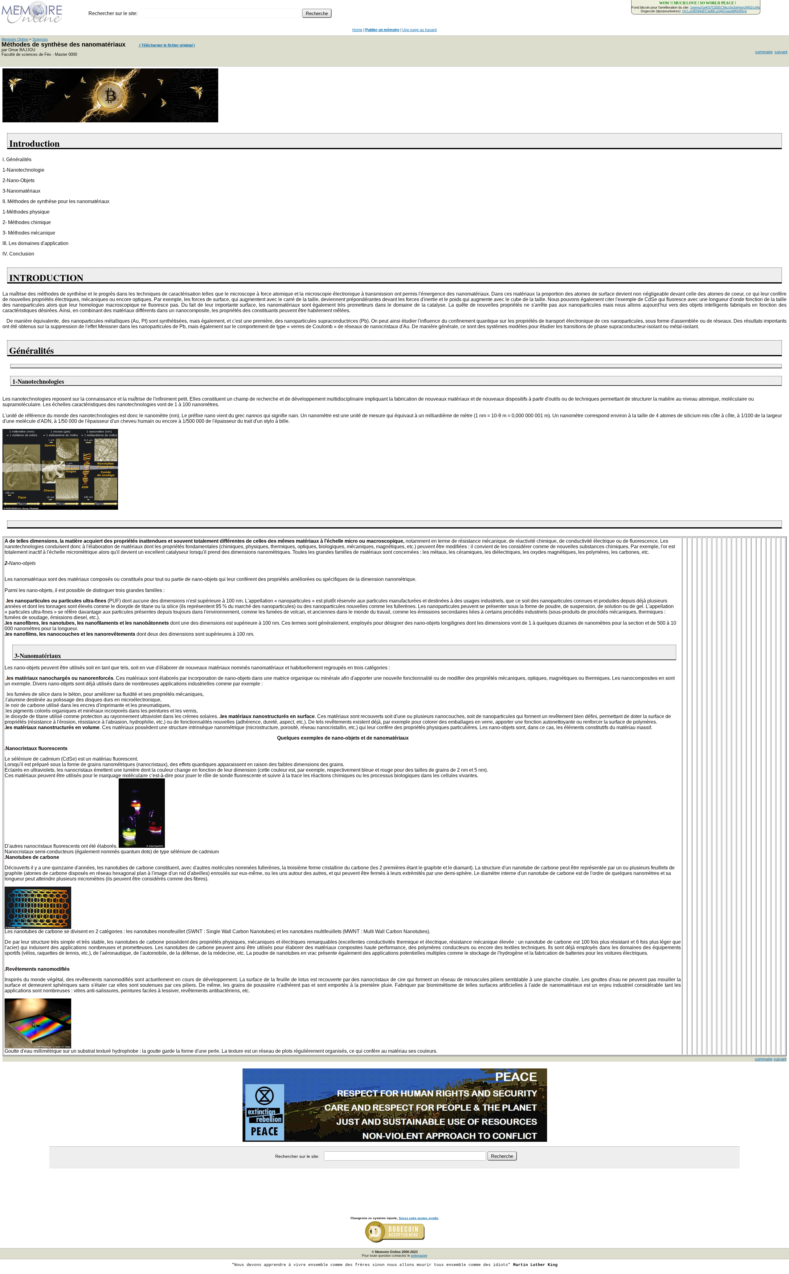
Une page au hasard (419, 30)
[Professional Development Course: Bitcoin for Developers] (110, 120)
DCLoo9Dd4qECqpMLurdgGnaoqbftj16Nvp (714, 11)
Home (357, 30)
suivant (781, 52)
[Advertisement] (394, 1185)
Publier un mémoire (382, 30)
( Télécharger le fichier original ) (166, 45)
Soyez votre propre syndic (419, 1218)
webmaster (419, 1255)
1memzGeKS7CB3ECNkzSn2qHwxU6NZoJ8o (725, 7)
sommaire (764, 52)
